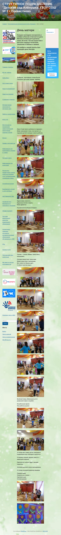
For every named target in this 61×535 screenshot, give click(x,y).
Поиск (57, 18)
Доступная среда (7, 83)
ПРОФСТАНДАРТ (7, 211)
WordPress (23, 531)
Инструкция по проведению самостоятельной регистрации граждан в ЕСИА (7, 128)
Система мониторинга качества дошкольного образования (6, 220)
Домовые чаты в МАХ (8, 315)
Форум (4, 138)
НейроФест (5, 78)
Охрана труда (6, 249)
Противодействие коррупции (7, 256)
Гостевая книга (6, 158)
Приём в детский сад (8, 143)
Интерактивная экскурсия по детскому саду (6, 106)
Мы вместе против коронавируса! (8, 263)
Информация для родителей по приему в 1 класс (8, 150)
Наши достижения (7, 94)
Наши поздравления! (8, 88)
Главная (4, 24)
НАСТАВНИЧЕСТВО (8, 196)
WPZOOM (45, 531)
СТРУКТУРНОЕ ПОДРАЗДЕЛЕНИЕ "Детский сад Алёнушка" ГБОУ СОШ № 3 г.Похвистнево (29, 7)
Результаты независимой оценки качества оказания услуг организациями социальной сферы (8, 174)
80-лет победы (6, 72)
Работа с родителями (8, 114)
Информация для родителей (7, 164)
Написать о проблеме (52, 74)
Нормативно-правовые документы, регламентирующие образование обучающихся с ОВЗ (8, 234)
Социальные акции (8, 183)
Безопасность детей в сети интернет (8, 190)
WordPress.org (6, 340)
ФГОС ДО (5, 119)
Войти (4, 331)
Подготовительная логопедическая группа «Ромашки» (22, 24)
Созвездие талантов (8, 99)
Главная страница (7, 67)
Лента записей (6, 334)
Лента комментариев (8, 337)
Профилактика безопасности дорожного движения (8, 203)
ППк (3, 244)
